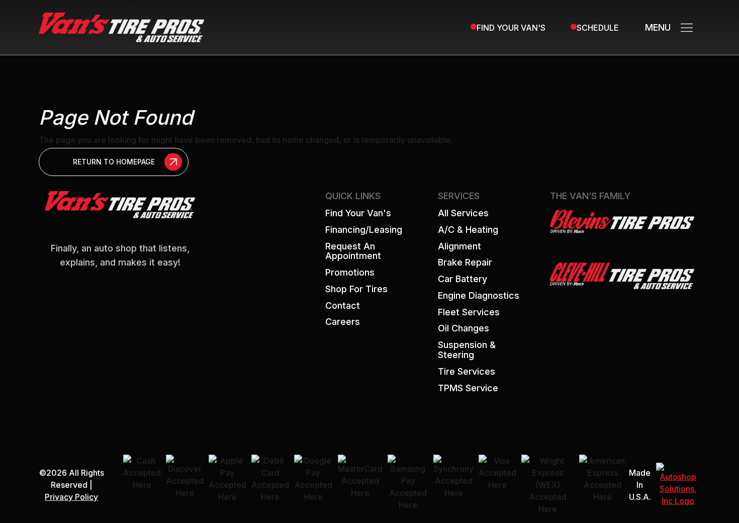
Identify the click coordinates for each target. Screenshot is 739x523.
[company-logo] (121, 27)
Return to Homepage (114, 161)
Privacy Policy (71, 497)
